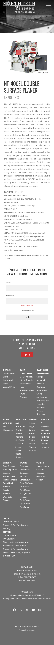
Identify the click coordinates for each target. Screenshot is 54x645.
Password (10, 295)
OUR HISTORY (9, 555)
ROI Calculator (9, 538)
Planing (7, 258)
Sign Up (27, 354)
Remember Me (28, 310)
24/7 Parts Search (11, 521)
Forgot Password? (27, 305)
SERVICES (7, 532)
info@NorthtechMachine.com (27, 573)
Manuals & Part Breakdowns (15, 525)
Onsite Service (9, 535)
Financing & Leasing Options (16, 542)
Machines (44, 255)
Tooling (6, 528)
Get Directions (27, 12)
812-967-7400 (26, 9)
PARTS (6, 518)
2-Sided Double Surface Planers (26, 255)
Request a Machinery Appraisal (16, 552)
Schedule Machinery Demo (14, 545)
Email (8, 282)
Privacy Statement (27, 630)
